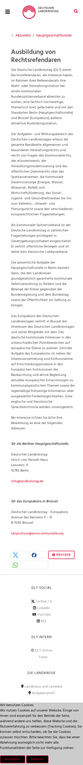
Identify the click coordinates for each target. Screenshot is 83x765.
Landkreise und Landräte (43, 687)
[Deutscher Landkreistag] (41, 12)
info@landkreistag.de (27, 481)
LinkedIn (43, 608)
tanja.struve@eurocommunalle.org (37, 533)
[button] (20, 555)
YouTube (44, 615)
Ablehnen (37, 759)
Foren (43, 657)
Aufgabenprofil (43, 693)
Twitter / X (44, 601)
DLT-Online (43, 651)
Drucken (63, 555)
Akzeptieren (13, 759)
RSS (43, 621)
